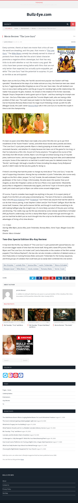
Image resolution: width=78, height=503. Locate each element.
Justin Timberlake (46, 265)
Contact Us (6, 485)
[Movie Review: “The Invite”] (64, 315)
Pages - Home (7, 390)
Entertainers (6, 397)
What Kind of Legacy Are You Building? (14, 424)
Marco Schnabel (61, 265)
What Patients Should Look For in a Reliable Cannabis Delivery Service (24, 428)
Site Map (5, 493)
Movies (73, 42)
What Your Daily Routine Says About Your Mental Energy (20, 445)
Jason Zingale (8, 42)
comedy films (20, 265)
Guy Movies (6, 400)
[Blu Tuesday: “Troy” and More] (14, 315)
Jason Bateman (19, 200)
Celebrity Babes (7, 393)
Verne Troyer (60, 269)
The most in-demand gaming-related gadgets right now (38, 5)
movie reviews (33, 269)
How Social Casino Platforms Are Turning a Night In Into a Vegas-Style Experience (27, 442)
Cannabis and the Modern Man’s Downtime (16, 435)
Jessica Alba (33, 106)
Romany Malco (46, 269)
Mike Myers (16, 53)
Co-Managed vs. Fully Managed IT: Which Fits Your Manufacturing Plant (24, 438)
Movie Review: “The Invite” (63, 325)
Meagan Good (9, 269)
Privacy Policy (7, 489)
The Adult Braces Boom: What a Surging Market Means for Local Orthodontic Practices (29, 417)
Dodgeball (34, 200)
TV (3, 404)
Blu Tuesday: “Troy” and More (13, 325)
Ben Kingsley (8, 265)
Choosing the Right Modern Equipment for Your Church (19, 449)
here (22, 459)
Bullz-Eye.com (39, 14)
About (4, 481)
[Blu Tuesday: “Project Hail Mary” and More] (39, 315)
